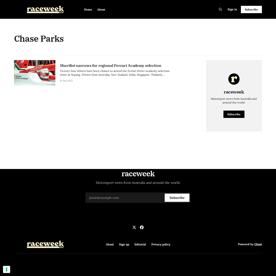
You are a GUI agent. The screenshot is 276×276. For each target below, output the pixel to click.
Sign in (232, 9)
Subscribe (251, 9)
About (101, 9)
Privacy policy (160, 244)
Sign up (124, 244)
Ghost (258, 244)
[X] (134, 227)
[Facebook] (142, 227)
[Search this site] (220, 9)
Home (88, 9)
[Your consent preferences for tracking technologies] (6, 269)
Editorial (140, 244)
